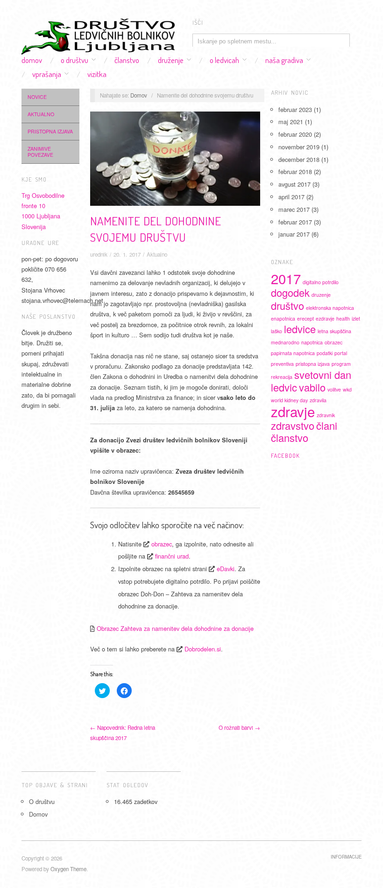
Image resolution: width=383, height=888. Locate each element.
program (341, 363)
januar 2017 (294, 234)
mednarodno (285, 342)
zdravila (318, 400)
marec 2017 (294, 209)
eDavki (225, 568)
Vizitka (96, 74)
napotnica (312, 342)
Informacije (346, 856)
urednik (98, 254)
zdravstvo (292, 425)
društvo (287, 305)
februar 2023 (295, 109)
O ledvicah (224, 60)
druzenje (321, 294)
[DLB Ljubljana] (98, 34)
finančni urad (172, 556)
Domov (31, 60)
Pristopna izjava (50, 131)
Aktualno (41, 114)
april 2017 (291, 196)
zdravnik (326, 415)
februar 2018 (295, 171)
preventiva (282, 363)
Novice (37, 96)
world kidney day (289, 400)
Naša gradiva (284, 60)
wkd (347, 389)
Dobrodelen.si (202, 648)
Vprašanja (46, 74)
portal (340, 353)
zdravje (293, 411)
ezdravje (325, 318)
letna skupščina (334, 331)
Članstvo (126, 60)
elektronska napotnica (330, 307)
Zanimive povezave (40, 151)
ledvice (300, 329)
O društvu (74, 60)
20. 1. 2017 (127, 254)
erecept (305, 318)
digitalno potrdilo (321, 282)
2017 (286, 278)
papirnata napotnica (293, 353)
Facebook (285, 455)
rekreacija (281, 376)
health (343, 318)
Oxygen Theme (68, 869)
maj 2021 (290, 121)
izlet (356, 318)
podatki (325, 353)
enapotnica (283, 318)
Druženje (171, 60)
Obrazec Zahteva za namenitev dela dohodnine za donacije (175, 628)
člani (326, 425)
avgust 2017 (294, 184)
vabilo (312, 387)
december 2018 (298, 159)
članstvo (289, 437)
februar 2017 (295, 221)
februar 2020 (295, 134)
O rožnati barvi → (239, 727)
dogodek (290, 292)
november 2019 (298, 146)
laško (276, 331)
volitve (334, 389)
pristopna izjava (313, 363)
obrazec (161, 543)
